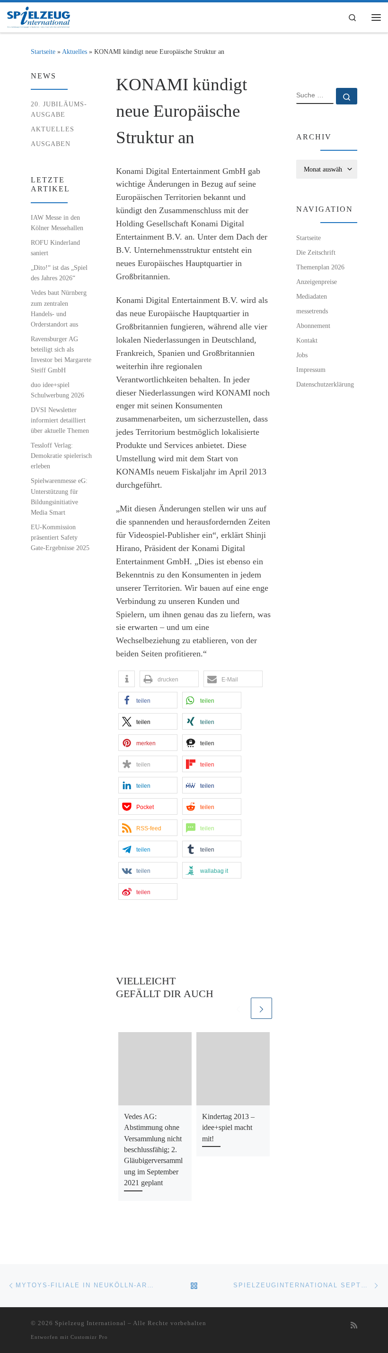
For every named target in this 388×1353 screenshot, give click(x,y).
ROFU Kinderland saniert (55, 248)
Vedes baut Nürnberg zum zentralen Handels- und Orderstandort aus (59, 308)
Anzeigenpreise (316, 281)
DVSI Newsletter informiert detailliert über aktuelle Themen (60, 420)
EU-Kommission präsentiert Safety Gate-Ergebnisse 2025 (60, 537)
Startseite (43, 51)
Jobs (302, 355)
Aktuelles (74, 51)
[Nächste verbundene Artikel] (261, 1008)
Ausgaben (51, 143)
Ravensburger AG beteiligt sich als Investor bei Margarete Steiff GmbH (61, 354)
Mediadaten (311, 296)
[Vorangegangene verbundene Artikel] (238, 1008)
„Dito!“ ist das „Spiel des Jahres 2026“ (59, 273)
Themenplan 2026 (320, 267)
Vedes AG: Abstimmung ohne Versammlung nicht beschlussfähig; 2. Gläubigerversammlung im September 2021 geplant (153, 1149)
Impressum (311, 369)
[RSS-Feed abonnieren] (354, 1326)
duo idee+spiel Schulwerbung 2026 (57, 390)
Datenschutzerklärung (325, 384)
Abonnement (313, 325)
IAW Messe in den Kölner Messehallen (57, 223)
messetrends (312, 311)
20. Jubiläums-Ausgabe (59, 109)
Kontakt (306, 340)
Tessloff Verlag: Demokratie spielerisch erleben (61, 455)
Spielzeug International (90, 1323)
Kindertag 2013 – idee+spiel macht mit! (228, 1127)
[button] (126, 679)
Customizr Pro (89, 1337)
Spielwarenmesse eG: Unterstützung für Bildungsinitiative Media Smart (59, 496)
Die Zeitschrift (315, 252)
